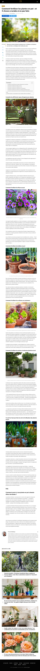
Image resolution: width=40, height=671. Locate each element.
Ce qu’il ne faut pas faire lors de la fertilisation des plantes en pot (20, 90)
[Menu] (3, 2)
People (10, 663)
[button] (31, 83)
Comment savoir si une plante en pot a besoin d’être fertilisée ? (18, 93)
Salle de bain (26, 663)
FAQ (7, 92)
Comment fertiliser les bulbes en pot (15, 86)
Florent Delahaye (12, 13)
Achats (19, 664)
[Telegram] (3, 55)
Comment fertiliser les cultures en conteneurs (16, 88)
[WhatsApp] (3, 58)
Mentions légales (27, 667)
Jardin (15, 664)
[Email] (3, 60)
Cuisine (20, 663)
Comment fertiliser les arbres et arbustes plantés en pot (19, 89)
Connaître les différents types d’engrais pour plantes (18, 84)
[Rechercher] (37, 2)
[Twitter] (3, 50)
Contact (24, 664)
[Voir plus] (18, 16)
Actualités (5, 663)
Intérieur (16, 663)
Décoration (32, 663)
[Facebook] (3, 47)
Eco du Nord (15, 667)
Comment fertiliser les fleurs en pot (15, 85)
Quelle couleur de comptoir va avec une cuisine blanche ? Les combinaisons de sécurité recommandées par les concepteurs (19, 629)
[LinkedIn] (3, 52)
